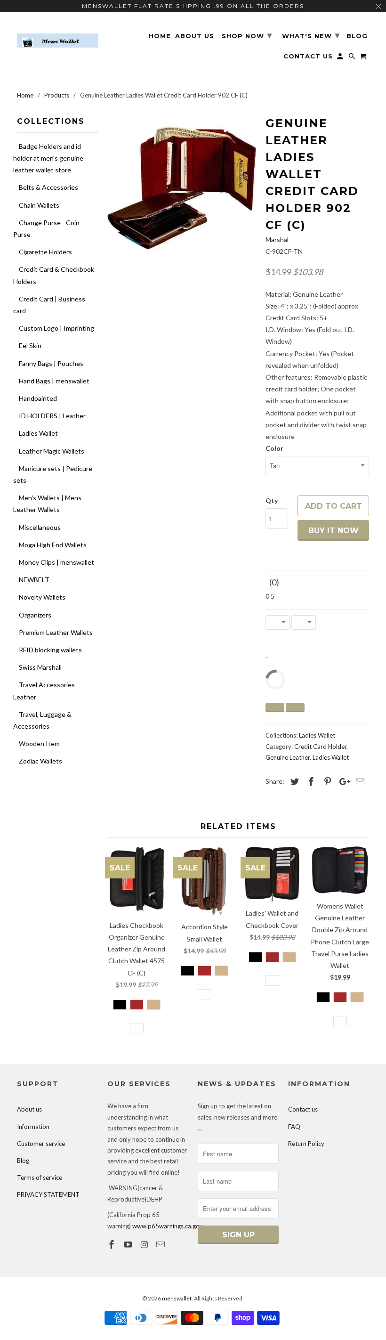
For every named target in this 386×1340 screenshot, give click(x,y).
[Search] (352, 58)
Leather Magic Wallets (51, 451)
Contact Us (308, 56)
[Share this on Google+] (342, 781)
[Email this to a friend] (358, 781)
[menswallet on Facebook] (112, 1244)
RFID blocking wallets (50, 650)
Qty (271, 500)
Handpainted (38, 398)
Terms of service (39, 1177)
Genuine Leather (287, 757)
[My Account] (341, 58)
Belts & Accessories (48, 187)
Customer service (41, 1143)
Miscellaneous (40, 527)
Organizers (35, 615)
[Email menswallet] (161, 1244)
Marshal (277, 240)
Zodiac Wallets (40, 761)
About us (29, 1109)
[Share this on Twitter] (293, 781)
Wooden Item (39, 743)
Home (160, 36)
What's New (311, 35)
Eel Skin (30, 345)
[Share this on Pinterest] (326, 781)
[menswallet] (57, 33)
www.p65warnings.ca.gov (167, 1226)
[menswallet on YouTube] (129, 1244)
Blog (23, 1160)
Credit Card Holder (320, 746)
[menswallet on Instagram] (145, 1244)
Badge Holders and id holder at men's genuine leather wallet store (48, 158)
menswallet (177, 1298)
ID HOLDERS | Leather (52, 416)
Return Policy (306, 1143)
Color (274, 448)
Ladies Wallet (38, 433)
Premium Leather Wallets (56, 632)
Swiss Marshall (40, 667)
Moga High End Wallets (53, 545)
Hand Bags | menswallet (54, 381)
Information (33, 1126)
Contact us (303, 1109)
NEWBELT (34, 580)
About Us (194, 36)
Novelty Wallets (42, 597)
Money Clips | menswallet (56, 562)
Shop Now (247, 35)
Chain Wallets (39, 205)
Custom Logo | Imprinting (56, 328)
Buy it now (333, 530)
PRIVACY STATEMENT (48, 1194)
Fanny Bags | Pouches (51, 363)
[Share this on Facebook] (309, 781)
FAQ (294, 1126)
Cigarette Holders (45, 252)
